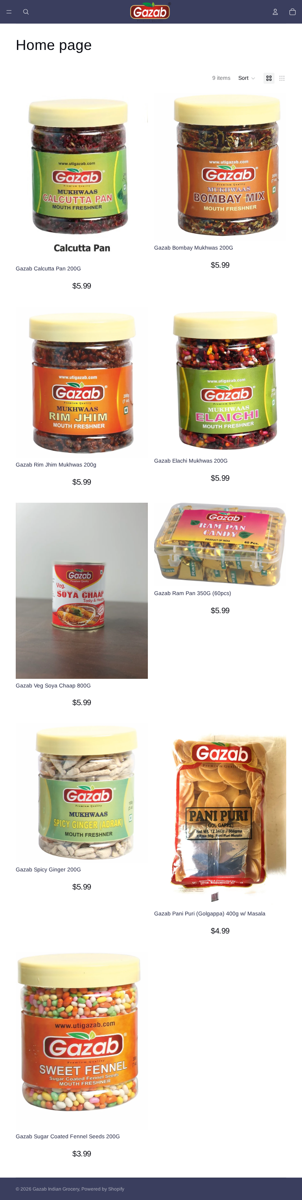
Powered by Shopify (102, 1189)
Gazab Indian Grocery (56, 1189)
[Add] (136, 250)
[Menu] (9, 12)
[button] (247, 78)
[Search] (26, 11)
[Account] (275, 11)
